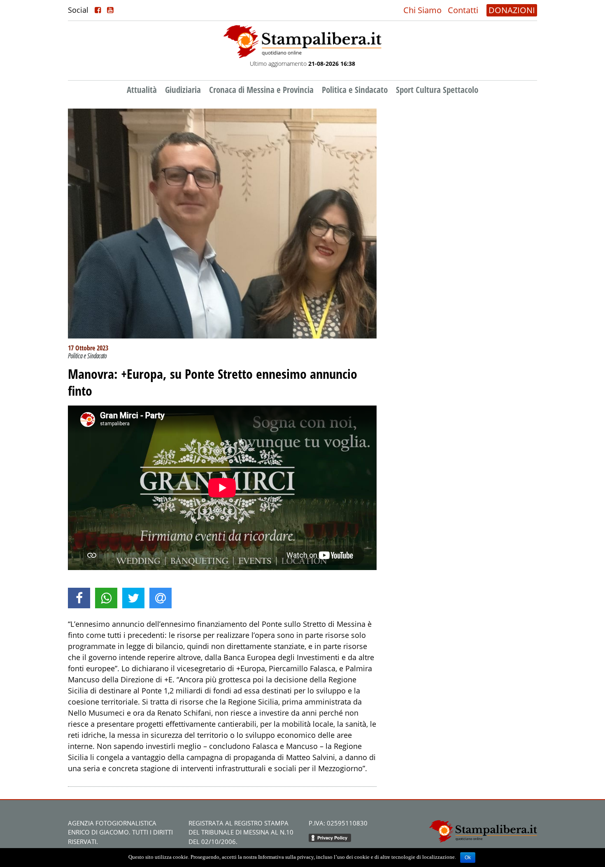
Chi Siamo (422, 10)
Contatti (463, 10)
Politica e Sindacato (355, 89)
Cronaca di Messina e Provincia (261, 89)
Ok (468, 857)
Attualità (142, 89)
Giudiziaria (183, 89)
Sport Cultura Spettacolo (437, 89)
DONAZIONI (512, 10)
